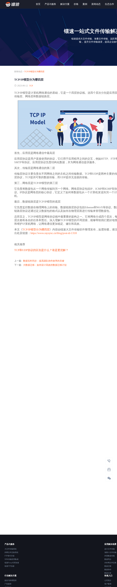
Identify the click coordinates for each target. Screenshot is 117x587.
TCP (31, 86)
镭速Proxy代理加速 (12, 563)
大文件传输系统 (11, 549)
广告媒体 (8, 584)
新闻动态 (18, 72)
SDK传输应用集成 (11, 559)
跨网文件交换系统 (11, 552)
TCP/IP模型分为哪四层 (34, 72)
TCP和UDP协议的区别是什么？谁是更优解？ (41, 250)
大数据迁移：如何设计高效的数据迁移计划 (44, 265)
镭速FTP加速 (9, 566)
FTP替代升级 (9, 556)
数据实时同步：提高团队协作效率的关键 (43, 261)
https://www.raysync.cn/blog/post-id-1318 (54, 233)
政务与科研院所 (11, 580)
